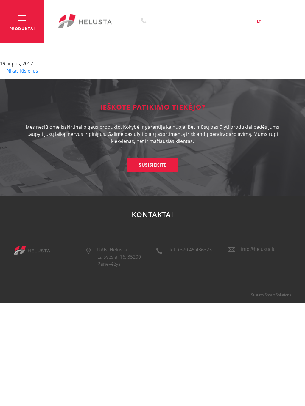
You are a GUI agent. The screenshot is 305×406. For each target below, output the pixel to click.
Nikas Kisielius (21, 70)
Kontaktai (230, 21)
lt (259, 21)
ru (288, 21)
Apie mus (206, 21)
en (273, 21)
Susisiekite (152, 165)
